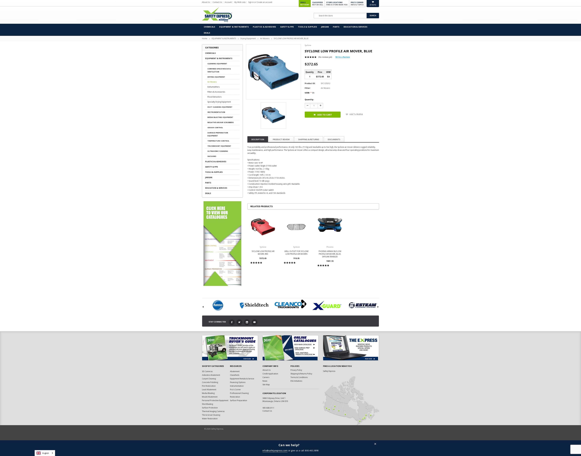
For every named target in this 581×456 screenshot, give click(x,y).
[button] (375, 444)
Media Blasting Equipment (220, 117)
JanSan (325, 26)
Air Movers (264, 38)
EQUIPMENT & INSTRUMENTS (234, 26)
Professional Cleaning (239, 393)
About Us (206, 2)
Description (257, 139)
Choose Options (263, 269)
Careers (266, 377)
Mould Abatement (209, 397)
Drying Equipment (248, 38)
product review (281, 139)
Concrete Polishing (210, 382)
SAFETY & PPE (287, 26)
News (265, 381)
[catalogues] (290, 347)
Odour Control (215, 127)
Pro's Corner (357, 3)
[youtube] (254, 322)
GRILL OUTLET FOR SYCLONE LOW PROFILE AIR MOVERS (296, 252)
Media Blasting (208, 393)
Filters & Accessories (216, 92)
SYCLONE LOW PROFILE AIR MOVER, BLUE (291, 38)
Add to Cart (324, 114)
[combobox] (45, 453)
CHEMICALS (209, 26)
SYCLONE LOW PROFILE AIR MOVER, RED (263, 252)
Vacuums (211, 156)
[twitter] (239, 322)
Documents (334, 139)
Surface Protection (210, 407)
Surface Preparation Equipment (217, 134)
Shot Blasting (207, 404)
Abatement (235, 371)
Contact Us (217, 2)
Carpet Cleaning (209, 378)
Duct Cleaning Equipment (219, 107)
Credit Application (270, 373)
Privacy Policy (296, 370)
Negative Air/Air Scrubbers (220, 122)
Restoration (235, 397)
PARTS (336, 26)
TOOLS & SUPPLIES (307, 26)
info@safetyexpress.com (275, 450)
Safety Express (329, 371)
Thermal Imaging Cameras (213, 411)
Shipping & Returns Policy (301, 373)
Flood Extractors (214, 97)
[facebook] (232, 322)
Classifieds (317, 3)
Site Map (266, 384)
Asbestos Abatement (211, 375)
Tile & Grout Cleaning (211, 415)
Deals (304, 3)
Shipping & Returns (308, 139)
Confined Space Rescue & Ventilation (219, 70)
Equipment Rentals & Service (242, 378)
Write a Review (342, 57)
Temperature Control (218, 141)
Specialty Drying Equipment (219, 102)
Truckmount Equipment (219, 146)
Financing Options (237, 382)
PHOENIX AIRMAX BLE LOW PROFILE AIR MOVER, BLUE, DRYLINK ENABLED (330, 254)
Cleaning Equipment (217, 63)
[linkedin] (247, 322)
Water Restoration (210, 418)
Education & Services (355, 26)
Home (204, 38)
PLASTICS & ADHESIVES (264, 26)
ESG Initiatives (296, 381)
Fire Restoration (209, 386)
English (45, 453)
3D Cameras (207, 371)
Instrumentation (216, 112)
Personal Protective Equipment (215, 400)
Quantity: (309, 99)
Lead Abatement (209, 389)
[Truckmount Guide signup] (230, 347)
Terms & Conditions (299, 377)
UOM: (309, 92)
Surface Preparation (238, 400)
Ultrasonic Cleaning (217, 151)
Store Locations (337, 3)
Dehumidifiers (213, 87)
